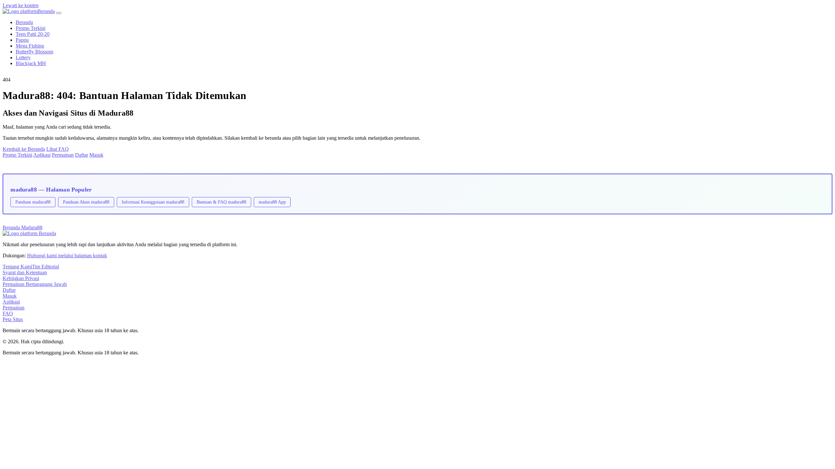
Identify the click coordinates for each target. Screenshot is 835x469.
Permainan (63, 155)
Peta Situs (13, 319)
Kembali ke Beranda (24, 149)
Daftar (81, 155)
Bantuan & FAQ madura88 (221, 202)
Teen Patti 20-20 (33, 34)
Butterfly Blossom (34, 51)
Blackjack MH (31, 63)
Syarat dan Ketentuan (25, 272)
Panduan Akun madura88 (86, 202)
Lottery (23, 57)
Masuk (96, 155)
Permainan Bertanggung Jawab (35, 284)
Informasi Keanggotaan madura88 (153, 202)
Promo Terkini (30, 28)
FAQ (8, 313)
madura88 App (272, 202)
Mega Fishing (30, 46)
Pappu (22, 40)
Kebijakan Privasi (21, 278)
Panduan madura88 (33, 202)
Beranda (24, 22)
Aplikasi (42, 155)
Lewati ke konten (20, 5)
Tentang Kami (17, 266)
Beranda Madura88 (22, 227)
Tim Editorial (45, 266)
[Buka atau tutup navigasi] (58, 13)
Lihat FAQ (57, 149)
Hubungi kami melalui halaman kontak (67, 255)
